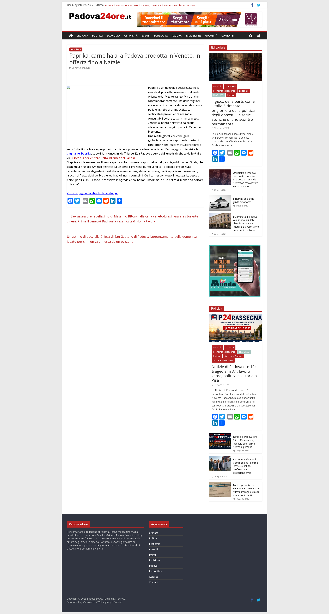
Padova (176, 35)
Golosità (211, 35)
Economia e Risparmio (224, 90)
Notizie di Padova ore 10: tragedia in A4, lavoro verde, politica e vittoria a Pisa (234, 373)
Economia (113, 35)
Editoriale (243, 90)
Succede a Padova (233, 356)
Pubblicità (161, 35)
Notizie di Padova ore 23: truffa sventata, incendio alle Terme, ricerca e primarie (245, 441)
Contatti (227, 35)
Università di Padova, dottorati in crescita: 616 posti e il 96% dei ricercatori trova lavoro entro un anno (245, 179)
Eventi (146, 35)
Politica (97, 35)
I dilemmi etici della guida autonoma (243, 200)
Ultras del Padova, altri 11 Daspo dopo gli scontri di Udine (137, 5)
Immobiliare (193, 35)
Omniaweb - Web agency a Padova (102, 602)
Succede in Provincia (223, 360)
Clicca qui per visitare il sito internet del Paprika (104, 158)
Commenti (231, 86)
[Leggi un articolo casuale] (258, 35)
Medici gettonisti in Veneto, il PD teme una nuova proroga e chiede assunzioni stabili (246, 490)
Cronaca (82, 35)
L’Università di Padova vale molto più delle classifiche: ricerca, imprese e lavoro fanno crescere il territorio (246, 223)
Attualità (130, 35)
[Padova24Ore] (71, 35)
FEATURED (218, 95)
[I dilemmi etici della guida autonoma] (220, 197)
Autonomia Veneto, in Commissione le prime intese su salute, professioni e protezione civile (245, 466)
